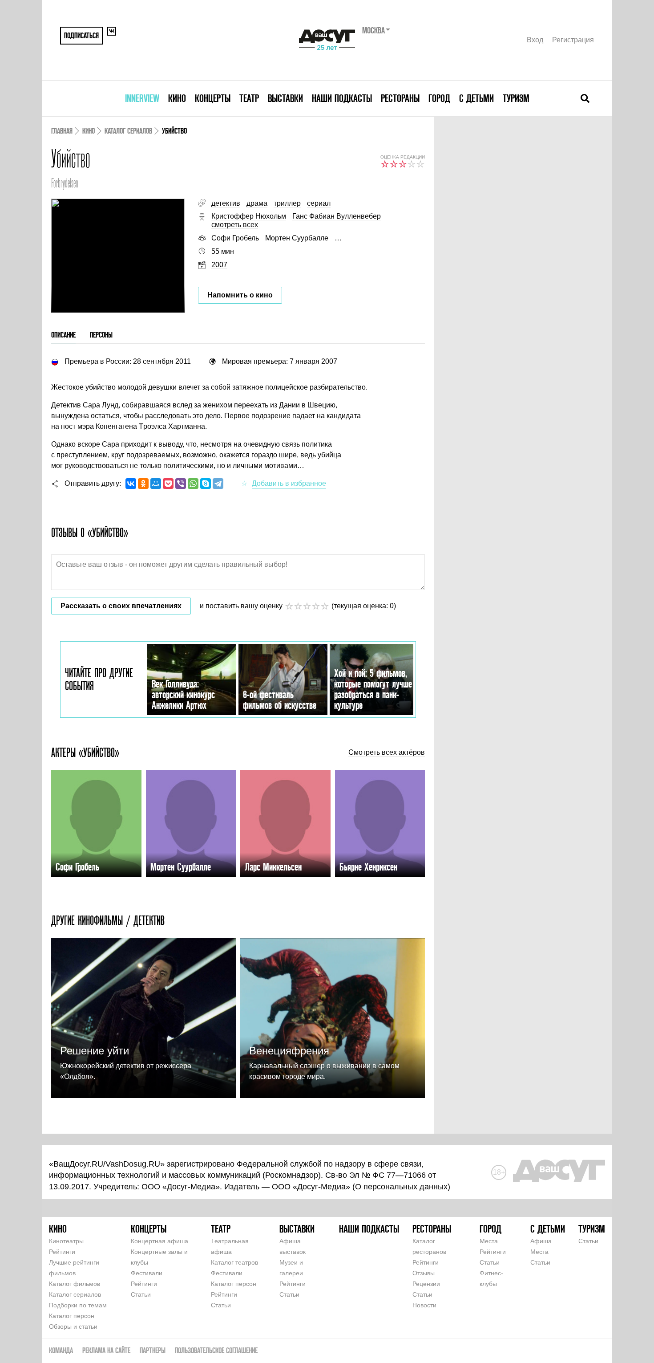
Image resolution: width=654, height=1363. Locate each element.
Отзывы (423, 1273)
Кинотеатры (66, 1241)
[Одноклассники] (143, 483)
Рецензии (426, 1283)
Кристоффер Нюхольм (248, 216)
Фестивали (146, 1273)
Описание (63, 334)
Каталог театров (234, 1262)
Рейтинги (62, 1251)
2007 (219, 265)
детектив (225, 203)
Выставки (285, 98)
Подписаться (81, 35)
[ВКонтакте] (130, 483)
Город (439, 98)
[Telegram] (218, 483)
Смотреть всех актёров (386, 752)
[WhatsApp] (193, 483)
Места (489, 1241)
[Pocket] (168, 483)
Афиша (541, 1241)
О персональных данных (401, 1186)
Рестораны (400, 98)
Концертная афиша (159, 1241)
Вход (535, 40)
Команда (61, 1350)
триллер (287, 203)
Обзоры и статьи (73, 1326)
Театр (249, 98)
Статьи (141, 1294)
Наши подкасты (342, 98)
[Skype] (205, 483)
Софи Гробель (235, 238)
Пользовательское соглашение (216, 1350)
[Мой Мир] (155, 483)
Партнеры (153, 1350)
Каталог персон (71, 1315)
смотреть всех (234, 224)
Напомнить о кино (240, 295)
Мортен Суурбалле (296, 238)
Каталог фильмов (74, 1283)
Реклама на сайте (106, 1350)
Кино (177, 98)
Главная (62, 130)
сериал (319, 203)
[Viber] (180, 483)
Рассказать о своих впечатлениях (121, 606)
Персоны (101, 334)
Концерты (212, 98)
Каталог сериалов (128, 130)
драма (256, 203)
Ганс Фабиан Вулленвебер (336, 216)
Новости (424, 1305)
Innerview (142, 98)
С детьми (476, 98)
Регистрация (573, 40)
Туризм (516, 98)
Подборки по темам (78, 1305)
